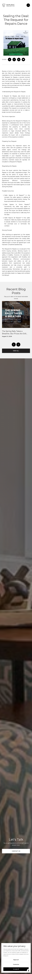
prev (14, 345)
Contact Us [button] (16, 851)
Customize (16, 964)
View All (16, 351)
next (18, 345)
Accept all (16, 969)
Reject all (16, 959)
